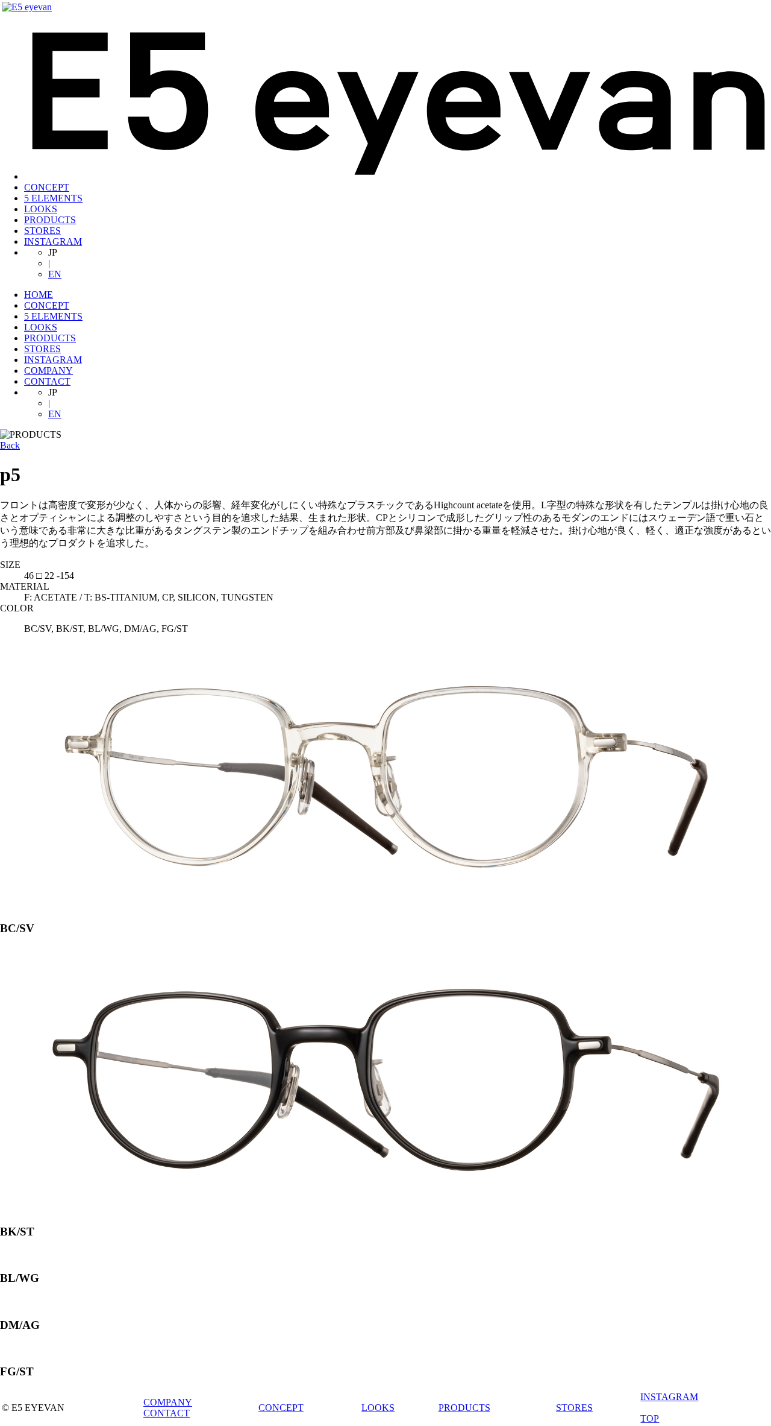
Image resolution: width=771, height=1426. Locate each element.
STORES (42, 231)
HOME (38, 294)
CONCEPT (46, 187)
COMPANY (48, 370)
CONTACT (47, 381)
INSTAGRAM (53, 241)
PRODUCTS (50, 220)
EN (54, 274)
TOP (649, 1418)
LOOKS (40, 209)
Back (10, 445)
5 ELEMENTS (53, 198)
